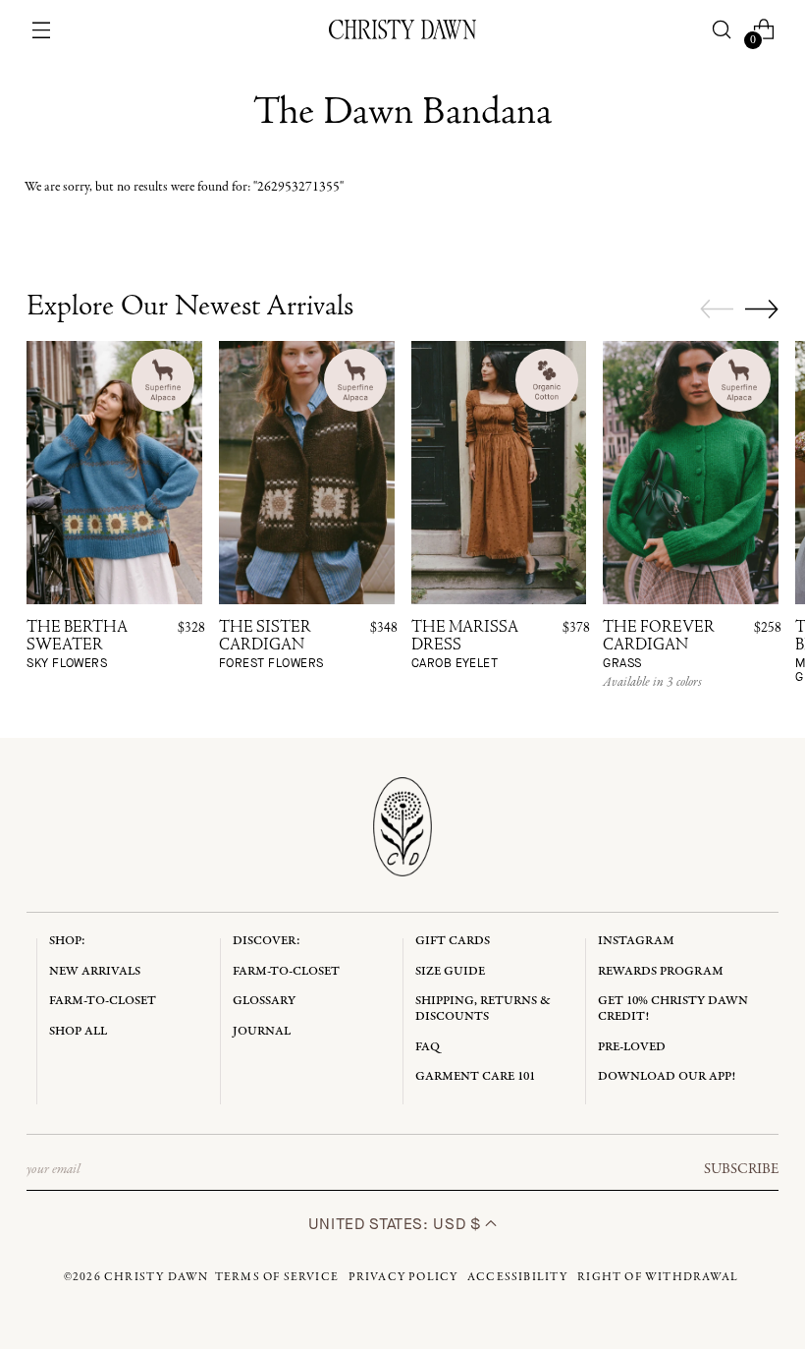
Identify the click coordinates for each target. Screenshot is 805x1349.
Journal (262, 1031)
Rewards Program (661, 971)
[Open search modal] (721, 30)
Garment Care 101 (475, 1076)
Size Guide (450, 971)
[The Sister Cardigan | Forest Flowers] (307, 472)
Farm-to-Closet (102, 1000)
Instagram (636, 940)
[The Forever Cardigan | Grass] (690, 472)
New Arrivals (94, 971)
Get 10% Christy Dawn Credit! (673, 1008)
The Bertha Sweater (77, 645)
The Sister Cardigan (271, 645)
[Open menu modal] (42, 30)
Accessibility (517, 1277)
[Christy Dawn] (402, 29)
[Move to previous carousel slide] (716, 309)
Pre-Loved (632, 1047)
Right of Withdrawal (657, 1277)
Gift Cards (452, 940)
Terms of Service (277, 1277)
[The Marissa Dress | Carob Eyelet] (499, 472)
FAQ (427, 1047)
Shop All (78, 1031)
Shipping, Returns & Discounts (483, 1008)
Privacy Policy (403, 1277)
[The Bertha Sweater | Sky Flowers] (114, 472)
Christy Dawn (156, 1277)
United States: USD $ (396, 1223)
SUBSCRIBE (741, 1169)
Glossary (264, 1000)
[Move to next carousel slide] (761, 308)
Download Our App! (666, 1076)
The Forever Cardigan (659, 645)
